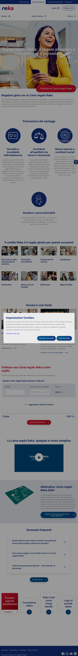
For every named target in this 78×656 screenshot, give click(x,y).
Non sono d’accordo (46, 338)
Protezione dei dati (12, 334)
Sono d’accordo (64, 338)
